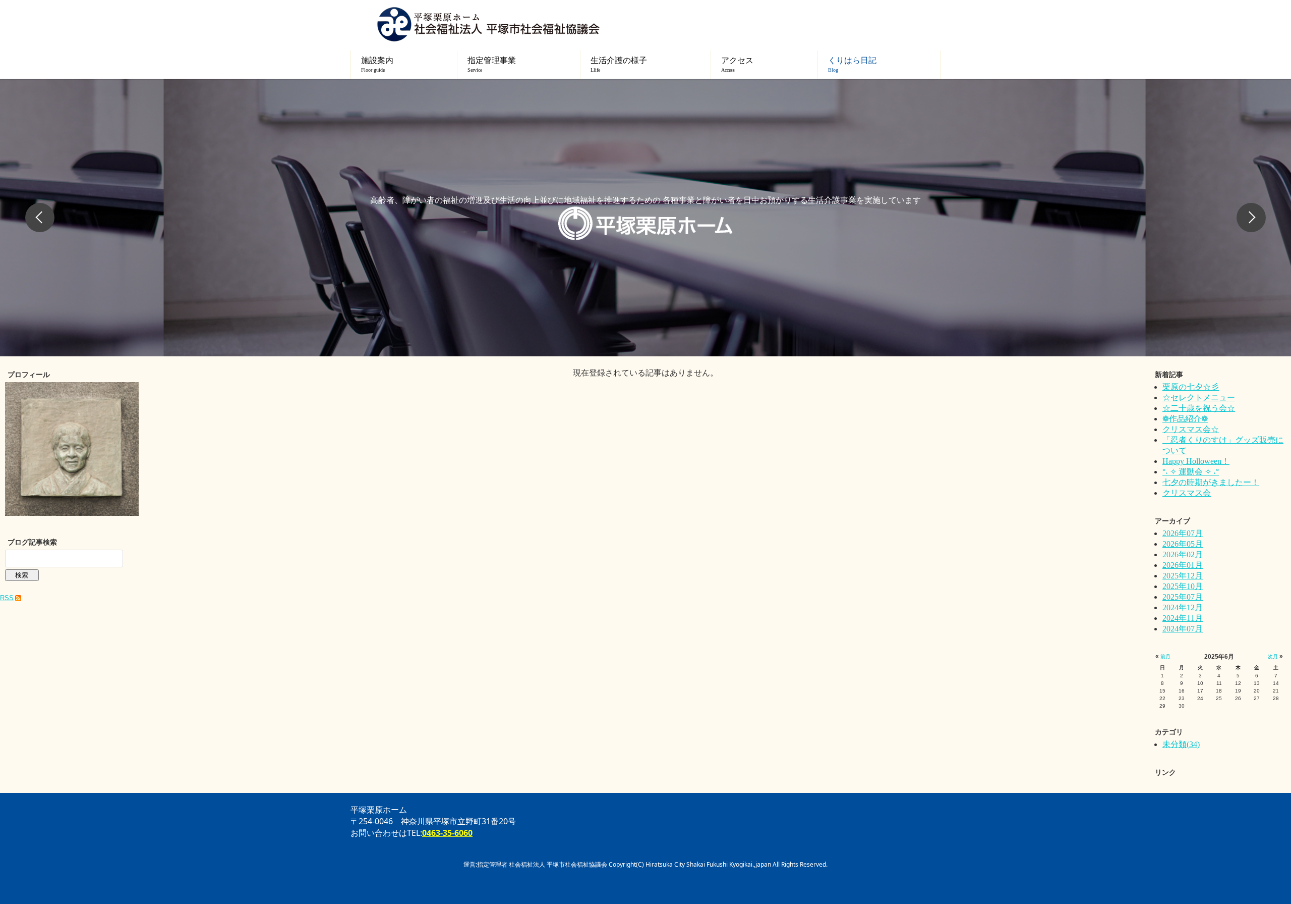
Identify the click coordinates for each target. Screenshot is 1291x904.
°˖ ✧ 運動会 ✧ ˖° (1190, 471)
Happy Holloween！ (1195, 461)
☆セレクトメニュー (1198, 397)
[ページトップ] (1245, 843)
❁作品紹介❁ (1185, 418)
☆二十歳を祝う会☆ (1198, 408)
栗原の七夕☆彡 (1190, 387)
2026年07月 (1182, 533)
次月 (1273, 656)
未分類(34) (1181, 744)
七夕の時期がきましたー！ (1210, 482)
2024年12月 (1182, 607)
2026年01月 (1182, 565)
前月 (1165, 656)
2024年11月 (1182, 618)
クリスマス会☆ (1190, 429)
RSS (7, 598)
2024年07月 (1182, 628)
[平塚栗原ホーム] (488, 24)
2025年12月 (1182, 575)
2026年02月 (1182, 554)
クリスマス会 (1186, 493)
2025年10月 (1182, 586)
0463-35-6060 (447, 832)
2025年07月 (1182, 597)
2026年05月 (1182, 544)
